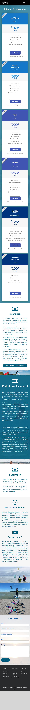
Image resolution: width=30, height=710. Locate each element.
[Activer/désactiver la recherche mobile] (24, 2)
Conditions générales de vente (6, 673)
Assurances (6, 676)
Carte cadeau (24, 671)
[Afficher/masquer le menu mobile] (27, 2)
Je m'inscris (15, 52)
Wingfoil (15, 673)
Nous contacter (24, 673)
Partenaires (6, 678)
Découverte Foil (15, 678)
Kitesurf (15, 671)
